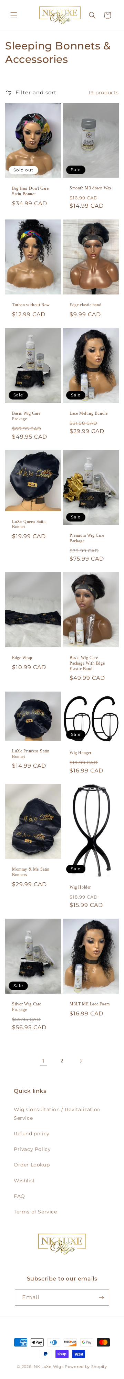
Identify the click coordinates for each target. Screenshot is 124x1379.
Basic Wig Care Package (26, 416)
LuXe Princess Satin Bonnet (30, 754)
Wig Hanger (81, 752)
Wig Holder (80, 887)
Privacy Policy (32, 1149)
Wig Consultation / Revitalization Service (57, 1113)
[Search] (92, 15)
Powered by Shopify (86, 1366)
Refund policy (32, 1134)
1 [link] (43, 1061)
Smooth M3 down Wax (91, 188)
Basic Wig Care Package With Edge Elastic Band (87, 663)
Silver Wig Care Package (26, 1007)
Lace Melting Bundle (88, 413)
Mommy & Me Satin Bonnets (31, 872)
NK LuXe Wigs (48, 1366)
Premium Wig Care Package (87, 538)
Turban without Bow (31, 304)
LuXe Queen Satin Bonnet (29, 524)
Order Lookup (32, 1165)
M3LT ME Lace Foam (90, 1004)
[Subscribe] (101, 1297)
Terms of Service (35, 1212)
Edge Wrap (22, 657)
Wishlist (24, 1181)
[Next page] (80, 1061)
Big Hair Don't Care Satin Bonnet (30, 191)
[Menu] (13, 15)
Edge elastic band (85, 304)
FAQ (19, 1196)
